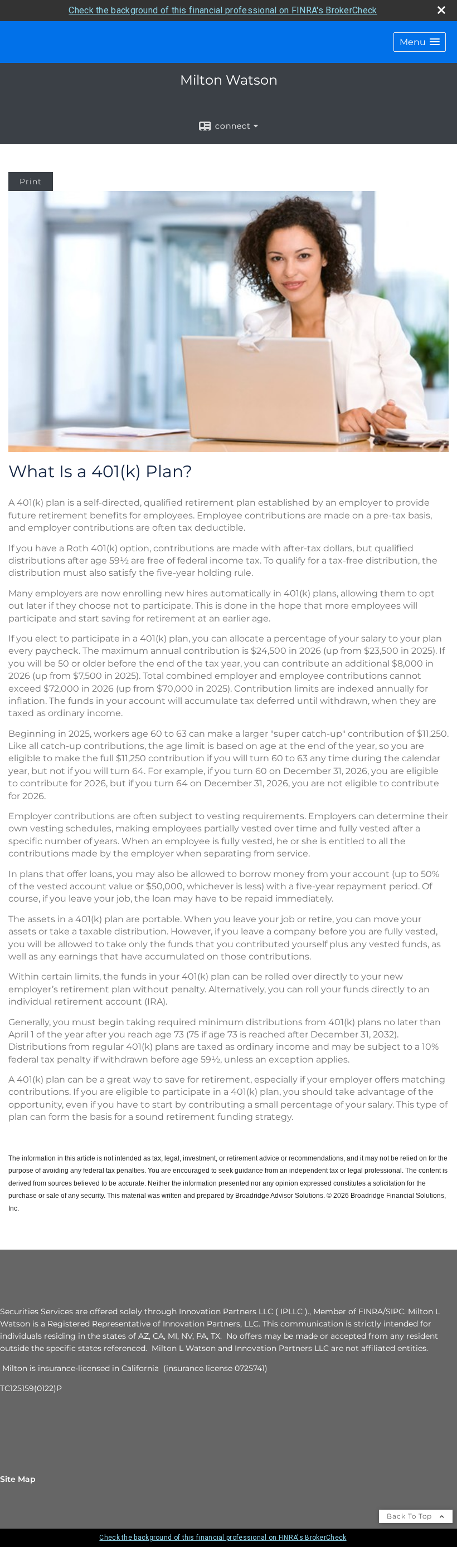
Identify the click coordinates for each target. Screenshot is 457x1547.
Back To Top (410, 1516)
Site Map (18, 1479)
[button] (419, 42)
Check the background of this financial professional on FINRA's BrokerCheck (223, 10)
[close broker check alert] (441, 10)
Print (31, 182)
